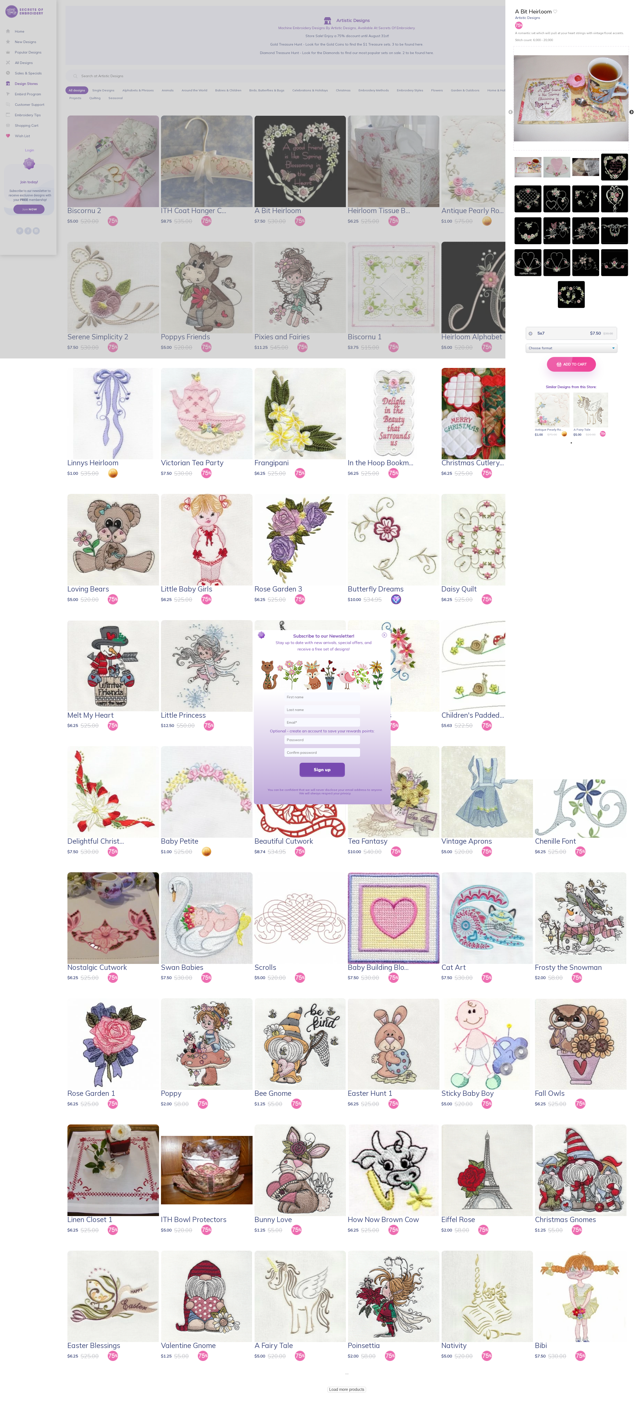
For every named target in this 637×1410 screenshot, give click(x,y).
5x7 (540, 333)
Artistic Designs (527, 17)
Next (631, 112)
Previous (510, 112)
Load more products (346, 1389)
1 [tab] (571, 442)
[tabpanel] (553, 415)
